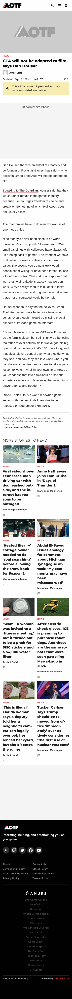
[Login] (66, 5)
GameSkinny (36, 941)
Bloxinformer (36, 965)
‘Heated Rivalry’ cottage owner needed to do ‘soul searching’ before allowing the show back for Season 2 (17, 559)
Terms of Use (40, 878)
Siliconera (36, 923)
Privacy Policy (11, 878)
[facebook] (30, 850)
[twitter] (22, 850)
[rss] (6, 850)
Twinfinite (36, 904)
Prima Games (36, 918)
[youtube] (38, 850)
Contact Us (39, 864)
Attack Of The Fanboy (36, 913)
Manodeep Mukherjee (15, 509)
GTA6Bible (36, 969)
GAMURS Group (61, 978)
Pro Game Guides (36, 899)
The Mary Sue (36, 951)
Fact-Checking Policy (15, 873)
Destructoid (36, 932)
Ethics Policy (40, 868)
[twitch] (14, 850)
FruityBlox (36, 960)
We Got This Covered (36, 927)
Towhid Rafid (10, 662)
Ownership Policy (43, 873)
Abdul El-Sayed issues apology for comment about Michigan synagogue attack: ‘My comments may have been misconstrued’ (52, 564)
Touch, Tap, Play (36, 955)
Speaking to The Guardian (20, 190)
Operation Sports (36, 946)
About (6, 864)
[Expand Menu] (59, 5)
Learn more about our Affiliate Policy (20, 427)
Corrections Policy (14, 868)
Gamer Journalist (36, 937)
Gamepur (36, 909)
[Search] (52, 5)
